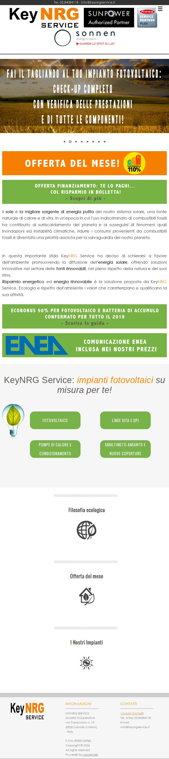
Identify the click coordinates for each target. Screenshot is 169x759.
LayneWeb (90, 755)
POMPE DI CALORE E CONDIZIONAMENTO (55, 449)
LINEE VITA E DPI (125, 420)
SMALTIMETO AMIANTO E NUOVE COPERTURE (125, 449)
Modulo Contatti (132, 713)
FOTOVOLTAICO (55, 420)
